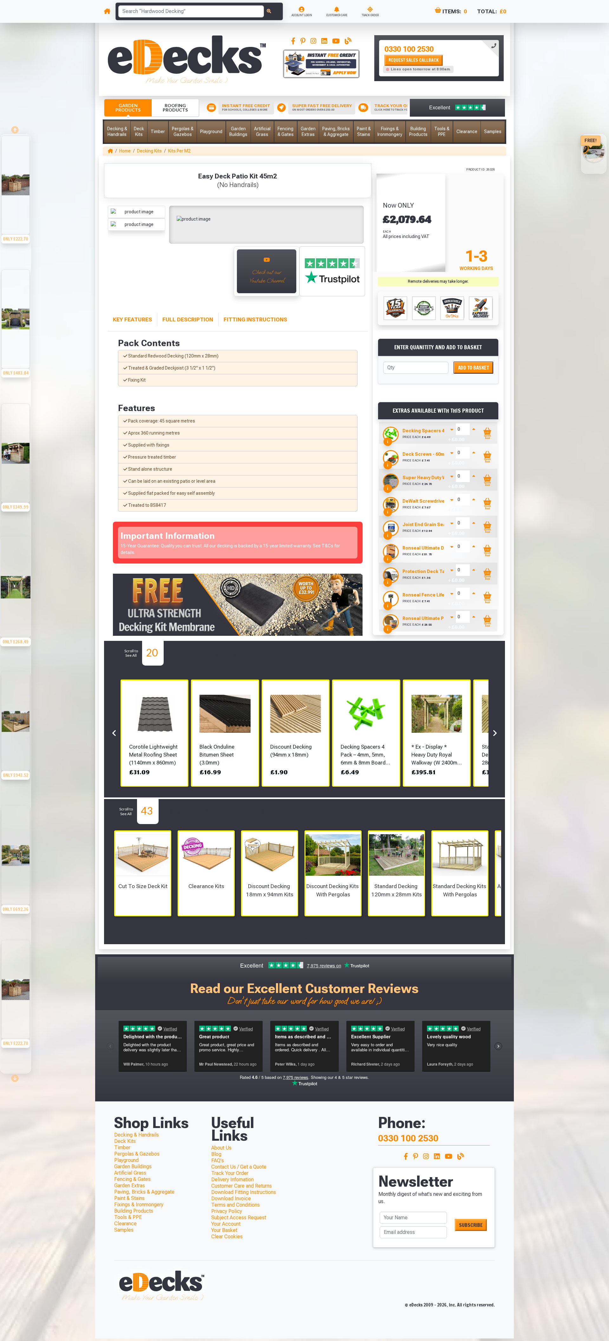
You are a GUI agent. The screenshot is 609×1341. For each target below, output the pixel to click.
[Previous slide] (15, 128)
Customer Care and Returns (241, 1186)
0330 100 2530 (409, 49)
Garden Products (128, 108)
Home (125, 150)
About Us (221, 1148)
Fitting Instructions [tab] (255, 319)
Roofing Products (175, 108)
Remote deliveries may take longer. (438, 281)
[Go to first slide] (15, 1076)
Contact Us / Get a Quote (238, 1167)
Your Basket (224, 1230)
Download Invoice (231, 1199)
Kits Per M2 (179, 150)
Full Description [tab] (187, 319)
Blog (216, 1154)
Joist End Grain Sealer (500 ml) (436, 524)
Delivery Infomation (232, 1180)
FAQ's (217, 1160)
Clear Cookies (227, 1237)
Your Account (225, 1224)
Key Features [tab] (132, 319)
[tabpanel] (439, 58)
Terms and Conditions (235, 1205)
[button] (117, 132)
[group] (15, 201)
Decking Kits (149, 150)
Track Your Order (229, 1173)
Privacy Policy (226, 1211)
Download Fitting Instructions (243, 1192)
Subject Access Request (238, 1218)
